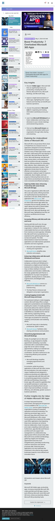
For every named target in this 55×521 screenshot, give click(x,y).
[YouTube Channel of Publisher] (36, 52)
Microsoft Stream (32, 329)
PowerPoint (27, 200)
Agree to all (6, 518)
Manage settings (15, 518)
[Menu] (48, 3)
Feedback (38, 505)
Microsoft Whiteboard (33, 284)
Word (36, 198)
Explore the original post (36, 502)
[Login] (52, 3)
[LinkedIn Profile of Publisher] (38, 52)
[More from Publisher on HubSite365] (48, 52)
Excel (39, 198)
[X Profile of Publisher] (41, 52)
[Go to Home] (3, 3)
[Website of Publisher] (46, 52)
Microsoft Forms (31, 251)
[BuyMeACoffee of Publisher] (43, 52)
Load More (12, 208)
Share (29, 34)
